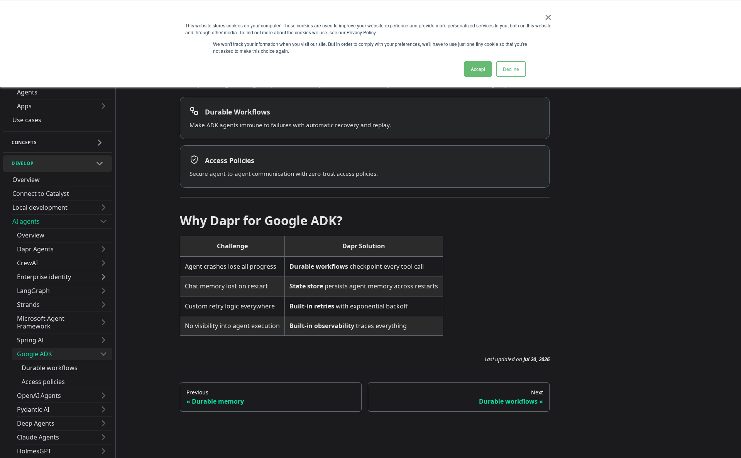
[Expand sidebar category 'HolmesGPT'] (103, 451)
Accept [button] (478, 69)
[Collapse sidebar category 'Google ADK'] (103, 354)
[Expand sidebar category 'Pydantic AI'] (103, 409)
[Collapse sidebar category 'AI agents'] (103, 221)
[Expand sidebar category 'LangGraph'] (103, 291)
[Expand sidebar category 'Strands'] (103, 304)
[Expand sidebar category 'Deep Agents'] (103, 423)
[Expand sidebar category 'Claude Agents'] (103, 437)
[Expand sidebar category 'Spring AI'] (103, 340)
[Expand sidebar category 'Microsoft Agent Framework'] (103, 322)
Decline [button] (511, 69)
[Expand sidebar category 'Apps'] (103, 106)
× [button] (548, 14)
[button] (57, 142)
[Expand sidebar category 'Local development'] (103, 207)
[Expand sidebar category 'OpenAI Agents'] (103, 395)
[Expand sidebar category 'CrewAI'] (103, 263)
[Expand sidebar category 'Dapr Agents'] (103, 249)
